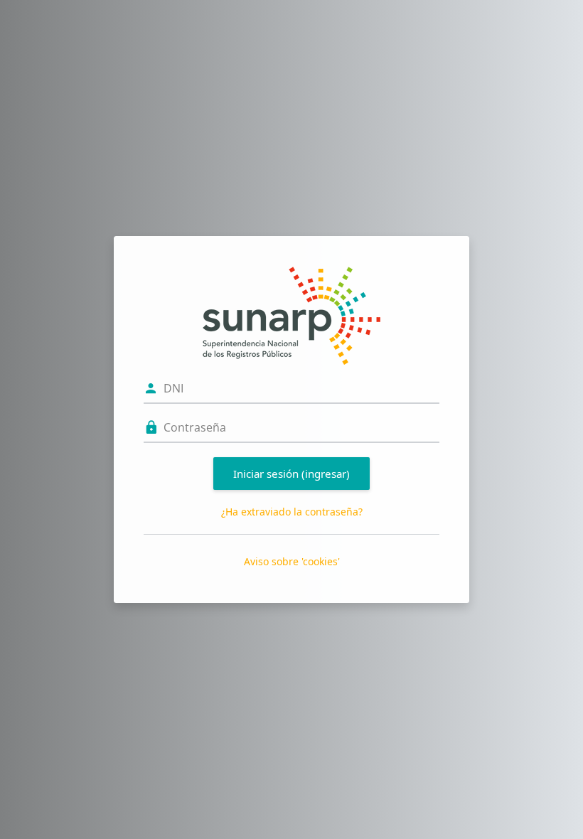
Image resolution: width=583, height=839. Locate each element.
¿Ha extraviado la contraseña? (292, 511)
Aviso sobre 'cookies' (292, 561)
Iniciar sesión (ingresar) (291, 473)
